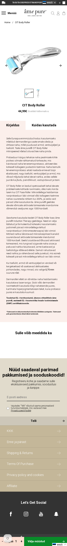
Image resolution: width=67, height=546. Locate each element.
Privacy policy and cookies (25, 475)
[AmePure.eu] (35, 18)
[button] (49, 2)
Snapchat (56, 514)
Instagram (26, 514)
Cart (64, 13)
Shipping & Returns (20, 453)
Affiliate (12, 486)
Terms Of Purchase (20, 464)
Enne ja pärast (16, 442)
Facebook (11, 514)
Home (7, 22)
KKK (10, 431)
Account (58, 13)
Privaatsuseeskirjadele (21, 410)
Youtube (41, 514)
